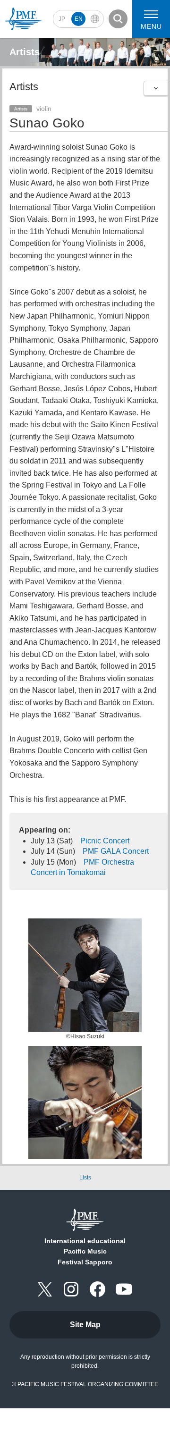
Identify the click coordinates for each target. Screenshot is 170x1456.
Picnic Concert (104, 841)
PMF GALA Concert (116, 851)
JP (62, 19)
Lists (85, 1177)
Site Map (85, 1325)
